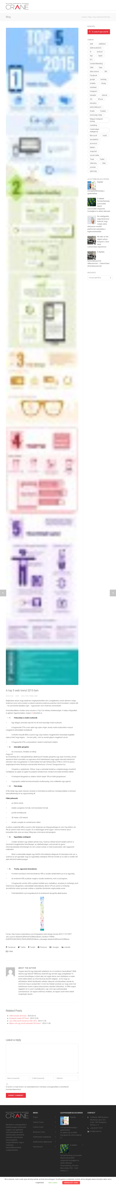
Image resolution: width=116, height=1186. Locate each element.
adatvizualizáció (95, 48)
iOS (91, 99)
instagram (93, 91)
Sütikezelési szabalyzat (42, 1137)
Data (100, 67)
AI (90, 52)
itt (32, 713)
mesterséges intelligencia (94, 130)
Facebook (11, 947)
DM (106, 71)
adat (91, 44)
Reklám (92, 147)
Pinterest (43, 947)
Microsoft (93, 135)
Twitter (23, 947)
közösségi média (96, 115)
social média (94, 155)
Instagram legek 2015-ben (19, 1018)
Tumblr (32, 947)
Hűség (103, 83)
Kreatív (92, 111)
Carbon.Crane (38, 1122)
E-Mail (10, 951)
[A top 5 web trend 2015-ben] (42, 356)
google (92, 79)
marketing (93, 125)
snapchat (93, 151)
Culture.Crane (38, 1127)
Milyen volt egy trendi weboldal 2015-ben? (25, 1023)
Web (35, 696)
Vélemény (93, 163)
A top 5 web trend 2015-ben (22, 690)
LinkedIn (67, 947)
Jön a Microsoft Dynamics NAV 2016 (23, 1021)
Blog (89, 17)
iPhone (100, 99)
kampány (93, 103)
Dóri (17, 696)
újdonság (93, 171)
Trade (92, 159)
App (91, 56)
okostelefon (94, 139)
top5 (27, 696)
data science (94, 71)
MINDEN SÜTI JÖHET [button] (71, 1183)
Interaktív (93, 95)
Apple (100, 56)
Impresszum (38, 1147)
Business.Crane (39, 1132)
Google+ (55, 947)
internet (104, 95)
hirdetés (92, 83)
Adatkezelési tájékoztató (42, 1142)
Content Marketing (96, 63)
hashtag (103, 79)
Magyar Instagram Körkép (96, 120)
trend (31, 696)
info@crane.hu (95, 1131)
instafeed (93, 87)
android (99, 52)
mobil (105, 135)
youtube (93, 167)
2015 (22, 696)
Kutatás (103, 111)
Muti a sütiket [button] (52, 1183)
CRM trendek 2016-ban (18, 1016)
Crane (35, 1117)
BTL (91, 60)
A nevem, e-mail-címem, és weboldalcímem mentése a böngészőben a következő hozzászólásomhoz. (37, 1088)
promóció (93, 143)
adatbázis (102, 44)
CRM (91, 67)
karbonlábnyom (95, 107)
